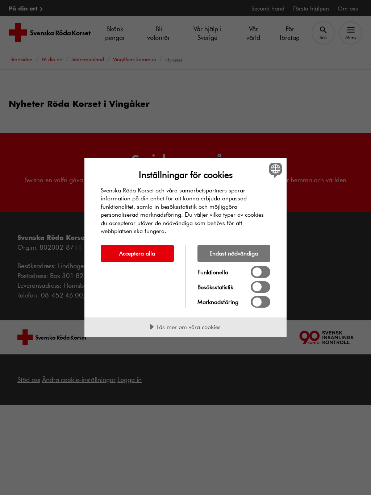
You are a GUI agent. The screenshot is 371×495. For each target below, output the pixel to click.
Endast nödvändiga (233, 253)
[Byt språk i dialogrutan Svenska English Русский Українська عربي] (274, 170)
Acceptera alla (137, 253)
